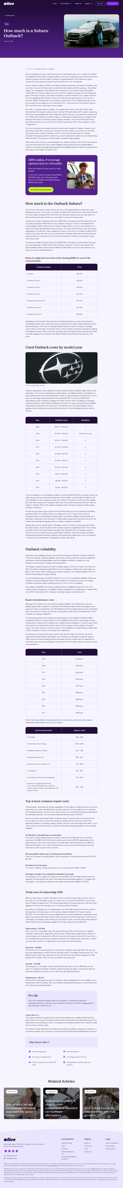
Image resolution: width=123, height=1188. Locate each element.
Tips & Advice (11, 1091)
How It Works (64, 3)
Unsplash (51, 69)
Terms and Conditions (52, 1165)
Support (87, 3)
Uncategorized (51, 1091)
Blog (6, 24)
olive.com (87, 1003)
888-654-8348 (12, 1156)
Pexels (42, 385)
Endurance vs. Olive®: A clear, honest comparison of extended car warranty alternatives (61, 1108)
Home (55, 3)
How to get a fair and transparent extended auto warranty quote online (20, 1109)
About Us (78, 3)
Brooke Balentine (41, 69)
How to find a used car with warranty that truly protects (100, 1111)
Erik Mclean (35, 385)
